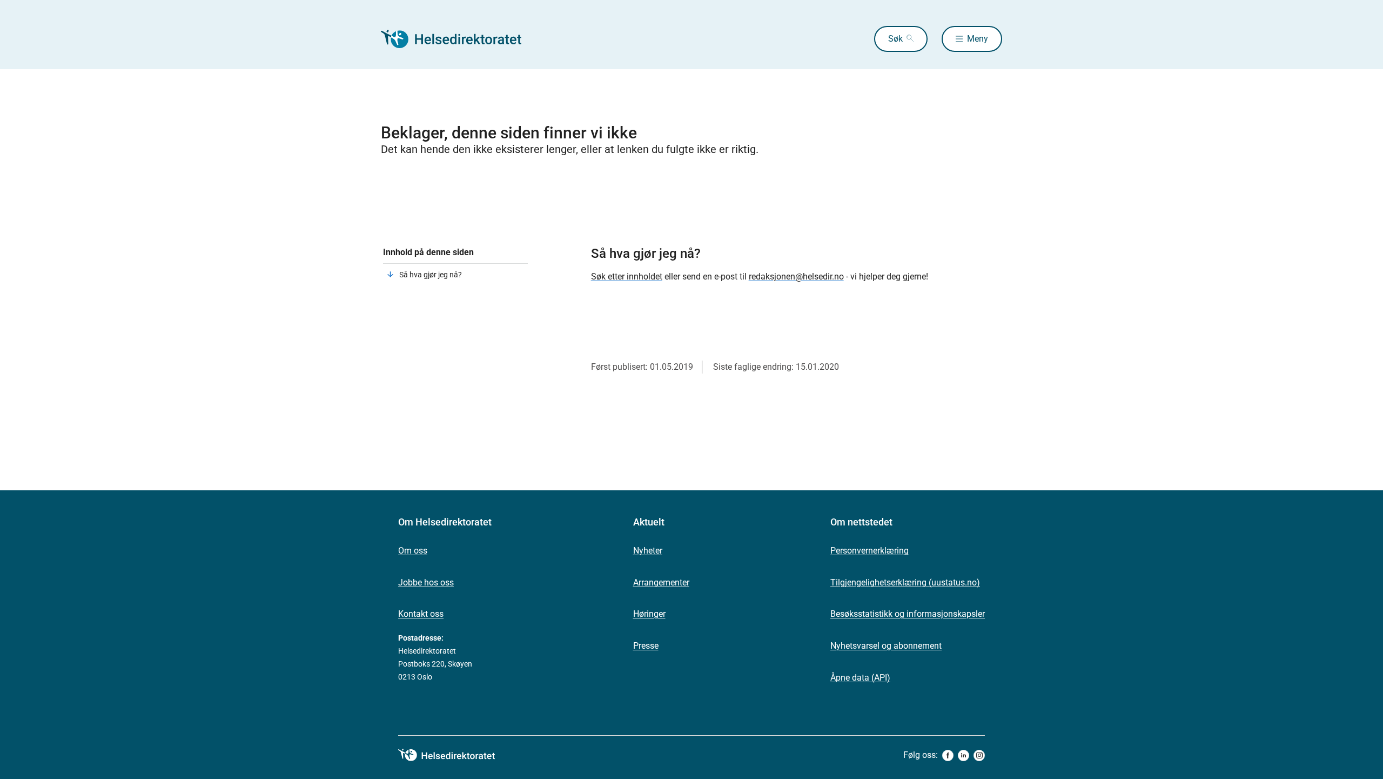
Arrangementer (661, 582)
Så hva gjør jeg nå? (430, 274)
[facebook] (948, 755)
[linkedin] (963, 755)
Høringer (649, 614)
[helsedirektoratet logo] (454, 755)
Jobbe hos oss (426, 582)
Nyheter (647, 550)
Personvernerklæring (869, 550)
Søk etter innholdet (626, 276)
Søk (895, 39)
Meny (977, 39)
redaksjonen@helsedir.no (796, 276)
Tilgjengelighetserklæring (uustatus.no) (905, 582)
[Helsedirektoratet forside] (458, 39)
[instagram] (979, 755)
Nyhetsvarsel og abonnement (886, 646)
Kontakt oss (421, 614)
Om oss (412, 550)
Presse (646, 646)
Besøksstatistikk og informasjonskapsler (907, 614)
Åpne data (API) (860, 678)
